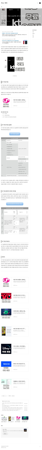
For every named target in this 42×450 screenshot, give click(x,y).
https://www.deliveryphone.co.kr (8, 39)
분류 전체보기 (34, 30)
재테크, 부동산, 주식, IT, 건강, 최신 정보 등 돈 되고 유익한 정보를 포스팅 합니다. (13, 431)
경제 (33, 36)
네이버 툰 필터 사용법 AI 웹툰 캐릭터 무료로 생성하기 (10, 410)
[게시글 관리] (6, 396)
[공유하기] (5, 396)
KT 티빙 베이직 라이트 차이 (15, 204)
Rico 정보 (4, 3)
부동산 (33, 33)
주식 (33, 35)
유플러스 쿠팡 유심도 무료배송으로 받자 (10, 33)
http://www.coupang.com (6, 31)
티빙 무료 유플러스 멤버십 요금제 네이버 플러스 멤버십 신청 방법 (12, 407)
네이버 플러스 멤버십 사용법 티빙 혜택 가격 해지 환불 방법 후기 (11, 408)
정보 (3, 401)
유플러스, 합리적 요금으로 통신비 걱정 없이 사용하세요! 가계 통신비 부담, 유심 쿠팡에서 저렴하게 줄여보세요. (14, 35)
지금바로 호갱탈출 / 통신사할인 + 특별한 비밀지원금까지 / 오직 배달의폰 (11, 42)
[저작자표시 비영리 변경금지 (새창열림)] (13, 395)
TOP (40, 446)
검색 (37, 3)
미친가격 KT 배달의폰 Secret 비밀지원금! (10, 40)
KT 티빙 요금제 (15, 134)
